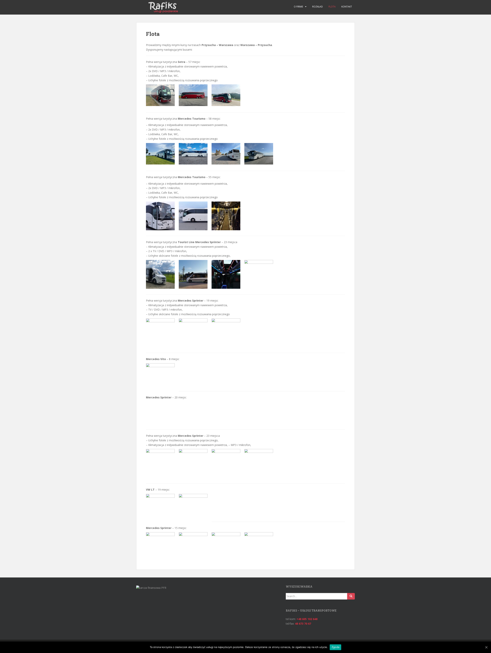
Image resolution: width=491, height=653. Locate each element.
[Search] (351, 596)
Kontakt (346, 6)
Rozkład (317, 6)
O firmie (298, 6)
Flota (332, 6)
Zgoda (335, 647)
